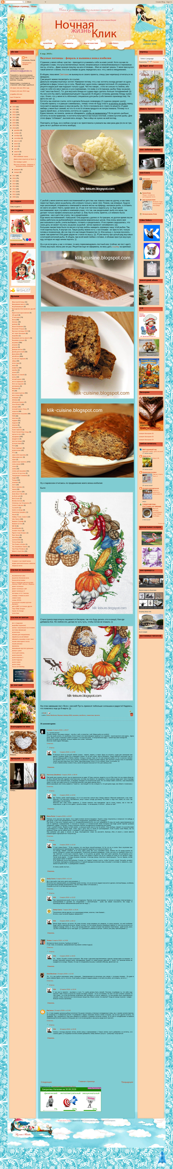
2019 (14, 125)
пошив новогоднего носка (20, 641)
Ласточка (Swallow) (54, 774)
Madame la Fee (17, 523)
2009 (14, 197)
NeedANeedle (16, 528)
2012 (14, 189)
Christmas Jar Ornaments (20, 503)
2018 (14, 128)
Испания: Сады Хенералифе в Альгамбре (158, 203)
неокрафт (15, 397)
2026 (14, 106)
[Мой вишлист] (20, 292)
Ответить (50, 743)
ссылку (116, 246)
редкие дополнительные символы (23, 563)
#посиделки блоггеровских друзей (23, 309)
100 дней (15, 315)
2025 (14, 109)
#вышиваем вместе (19, 304)
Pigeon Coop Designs (19, 533)
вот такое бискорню (18, 333)
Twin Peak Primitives (18, 549)
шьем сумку (16, 664)
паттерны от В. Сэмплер (20, 593)
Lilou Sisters (113, 43)
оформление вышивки (19, 413)
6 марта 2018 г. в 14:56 (60, 940)
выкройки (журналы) (19, 625)
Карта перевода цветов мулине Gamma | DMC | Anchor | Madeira (23, 583)
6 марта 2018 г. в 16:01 (67, 956)
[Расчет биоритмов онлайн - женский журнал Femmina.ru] (70, 1111)
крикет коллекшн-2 (18, 591)
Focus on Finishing (18, 666)
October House (17, 530)
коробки (14, 370)
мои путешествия (91, 43)
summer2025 (16, 540)
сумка (14, 468)
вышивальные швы (18, 575)
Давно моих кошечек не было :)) (25, 159)
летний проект (17, 379)
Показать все (161, 523)
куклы (14, 377)
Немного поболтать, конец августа (157, 492)
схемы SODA (16, 600)
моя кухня (146, 179)
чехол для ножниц (18, 653)
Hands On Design (18, 611)
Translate (156, 62)
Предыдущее (127, 1082)
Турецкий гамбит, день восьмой (152, 451)
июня (16, 146)
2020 (14, 123)
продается (15, 439)
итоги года (15, 363)
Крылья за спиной (18, 374)
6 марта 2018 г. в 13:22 (67, 897)
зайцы (14, 361)
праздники (15, 436)
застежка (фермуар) (19, 630)
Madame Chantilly (18, 521)
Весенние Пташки (18, 329)
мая (15, 149)
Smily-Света (51, 878)
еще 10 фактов (15, 97)
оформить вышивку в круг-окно (23, 639)
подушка (15, 423)
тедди (14, 478)
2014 (14, 183)
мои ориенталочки (18, 393)
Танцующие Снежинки (19, 475)
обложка (15, 400)
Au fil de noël (16, 496)
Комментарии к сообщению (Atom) (64, 1086)
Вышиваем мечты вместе (21, 338)
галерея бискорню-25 (146, 436)
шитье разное (16, 491)
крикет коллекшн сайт (19, 588)
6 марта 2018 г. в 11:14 (64, 878)
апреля (16, 151)
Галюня (49, 730)
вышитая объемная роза (20, 578)
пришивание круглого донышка (22, 648)
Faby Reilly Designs (18, 608)
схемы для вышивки (19, 471)
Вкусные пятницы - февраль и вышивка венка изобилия (24, 165)
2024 (14, 112)
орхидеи (15, 407)
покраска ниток (17, 565)
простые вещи (17, 441)
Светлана (64, 74)
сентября (17, 138)
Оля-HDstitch (16, 404)
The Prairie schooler (18, 544)
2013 (14, 186)
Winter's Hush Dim (18, 551)
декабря (17, 130)
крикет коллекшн (17, 586)
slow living (15, 537)
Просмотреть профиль (26, 63)
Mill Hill (14, 526)
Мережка (15, 388)
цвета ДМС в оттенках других (22, 606)
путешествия (16, 443)
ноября (16, 133)
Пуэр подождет (17, 448)
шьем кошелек (17, 655)
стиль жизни (16, 464)
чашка (14, 489)
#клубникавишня (17, 306)
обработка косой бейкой (20, 637)
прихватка (15, 646)
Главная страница (87, 1081)
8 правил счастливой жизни (21, 561)
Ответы (51, 747)
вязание (14, 345)
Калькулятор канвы (18, 580)
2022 (14, 117)
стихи (14, 466)
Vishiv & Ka (146, 456)
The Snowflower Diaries (19, 546)
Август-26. (156, 458)
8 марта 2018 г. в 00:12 (67, 921)
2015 (14, 181)
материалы (16, 386)
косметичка (16, 632)
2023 (14, 114)
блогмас (15, 322)
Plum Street (15, 535)
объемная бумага (18, 402)
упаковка (15, 482)
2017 (14, 175)
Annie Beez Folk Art (18, 494)
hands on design (17, 510)
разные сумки (16, 650)
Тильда (14, 480)
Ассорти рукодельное (150, 488)
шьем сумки (16, 662)
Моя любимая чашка (21, 156)
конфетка (15, 368)
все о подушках (17, 623)
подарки (14, 420)
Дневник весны (17, 349)
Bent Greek (15, 498)
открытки (15, 411)
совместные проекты (19, 462)
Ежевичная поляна (149, 472)
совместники (16, 598)
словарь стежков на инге (20, 595)
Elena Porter (51, 816)
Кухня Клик (146, 193)
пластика (15, 418)
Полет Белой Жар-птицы (20, 432)
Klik (26, 57)
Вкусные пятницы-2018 (20, 331)
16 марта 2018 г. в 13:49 (62, 1010)
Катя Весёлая (51, 974)
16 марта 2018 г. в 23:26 (68, 1029)
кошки (14, 372)
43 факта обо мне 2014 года (19, 91)
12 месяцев (16, 317)
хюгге (14, 485)
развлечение (16, 450)
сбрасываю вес (17, 457)
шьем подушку (17, 660)
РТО (13, 452)
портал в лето (16, 434)
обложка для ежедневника (21, 634)
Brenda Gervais (17, 501)
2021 (14, 120)
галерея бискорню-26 (146, 433)
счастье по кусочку (18, 473)
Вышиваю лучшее (18, 340)
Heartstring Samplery (19, 512)
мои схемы (16, 395)
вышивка (15, 342)
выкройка (15, 335)
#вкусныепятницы (18, 302)
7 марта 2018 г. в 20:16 (70, 909)
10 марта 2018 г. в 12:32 (65, 974)
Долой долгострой (18, 352)
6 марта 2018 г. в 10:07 (64, 816)
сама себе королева (19, 455)
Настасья (50, 1010)
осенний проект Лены (19, 409)
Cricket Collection (17, 505)
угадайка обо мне (16, 94)
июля (16, 143)
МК (13, 391)
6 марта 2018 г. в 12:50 (67, 752)
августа (17, 141)
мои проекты (68, 43)
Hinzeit (14, 514)
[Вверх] (162, 1158)
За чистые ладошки (18, 358)
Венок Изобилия (17, 326)
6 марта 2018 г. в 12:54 (67, 795)
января (16, 172)
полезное (15, 427)
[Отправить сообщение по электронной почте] (49, 713)
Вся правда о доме (20, 162)
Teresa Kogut (16, 542)
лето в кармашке (18, 381)
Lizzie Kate (15, 613)
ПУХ (13, 446)
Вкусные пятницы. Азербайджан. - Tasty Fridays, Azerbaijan (158, 512)
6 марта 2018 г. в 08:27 (61, 730)
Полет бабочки (17, 429)
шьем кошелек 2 (17, 657)
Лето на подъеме (18, 384)
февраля (17, 169)
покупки (14, 425)
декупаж (15, 347)
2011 (14, 191)
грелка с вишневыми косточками (23, 627)
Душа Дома (16, 354)
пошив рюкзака (17, 644)
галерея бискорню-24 (146, 439)
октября (17, 135)
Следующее (46, 1082)
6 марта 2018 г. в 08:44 (69, 774)
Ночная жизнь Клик (149, 214)
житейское (15, 356)
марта (16, 154)
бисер (14, 319)
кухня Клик (47, 43)
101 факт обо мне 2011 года (19, 88)
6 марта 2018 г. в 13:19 (67, 844)
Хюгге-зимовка (17, 487)
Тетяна (49, 940)
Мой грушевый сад (149, 449)
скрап (14, 459)
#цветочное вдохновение (20, 313)
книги (14, 365)
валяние (15, 324)
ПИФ (13, 416)
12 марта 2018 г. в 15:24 (68, 989)
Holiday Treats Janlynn (19, 517)
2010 (14, 194)
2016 (14, 178)
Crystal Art (15, 507)
